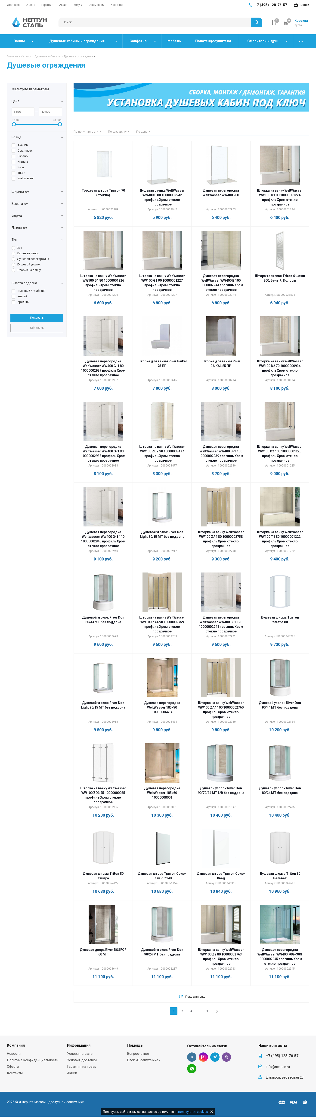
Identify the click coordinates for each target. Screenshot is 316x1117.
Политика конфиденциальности (32, 1060)
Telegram (215, 1057)
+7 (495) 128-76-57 (282, 1056)
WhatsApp (191, 1068)
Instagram (203, 1057)
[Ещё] (301, 41)
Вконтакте (191, 1057)
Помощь (135, 1045)
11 (208, 1011)
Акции (72, 1073)
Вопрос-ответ (138, 1054)
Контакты (15, 1073)
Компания (16, 1045)
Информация (78, 1045)
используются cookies (191, 1112)
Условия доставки (82, 1060)
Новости (14, 1054)
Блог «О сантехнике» (143, 1060)
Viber (226, 1057)
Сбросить (37, 328)
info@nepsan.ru (278, 1067)
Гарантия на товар (81, 1066)
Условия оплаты (80, 1054)
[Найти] (256, 22)
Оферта (13, 1066)
